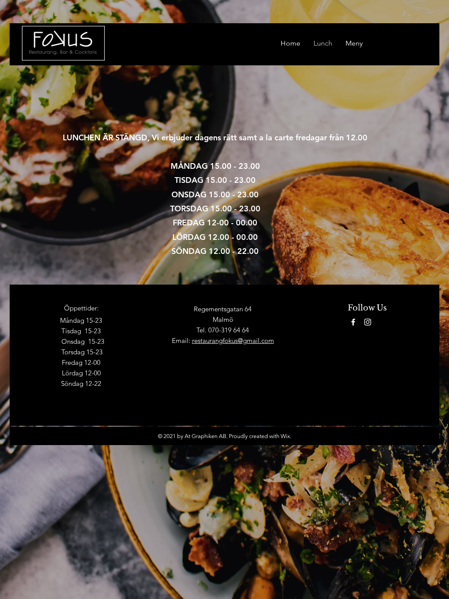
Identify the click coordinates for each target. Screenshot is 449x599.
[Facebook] (353, 322)
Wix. (286, 436)
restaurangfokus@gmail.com (233, 340)
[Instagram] (367, 322)
